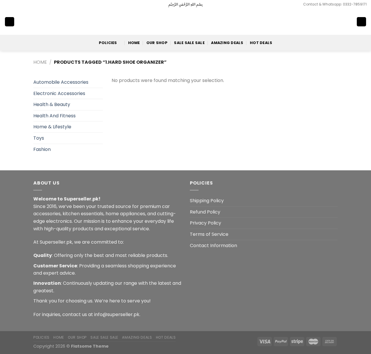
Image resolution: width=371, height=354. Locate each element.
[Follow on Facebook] (7, 4)
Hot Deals (261, 42)
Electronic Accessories (59, 93)
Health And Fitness (54, 115)
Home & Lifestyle (52, 126)
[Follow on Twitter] (18, 4)
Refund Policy (205, 212)
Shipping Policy (207, 200)
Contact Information (213, 245)
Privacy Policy (205, 223)
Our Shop (157, 42)
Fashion (42, 149)
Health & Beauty (51, 104)
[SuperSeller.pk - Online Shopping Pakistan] (185, 21)
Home (134, 42)
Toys (38, 138)
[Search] (342, 21)
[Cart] (361, 22)
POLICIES (108, 42)
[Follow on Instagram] (12, 4)
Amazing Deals (227, 42)
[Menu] (9, 22)
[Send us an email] (24, 4)
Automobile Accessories (60, 82)
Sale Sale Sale (189, 42)
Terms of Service (209, 234)
